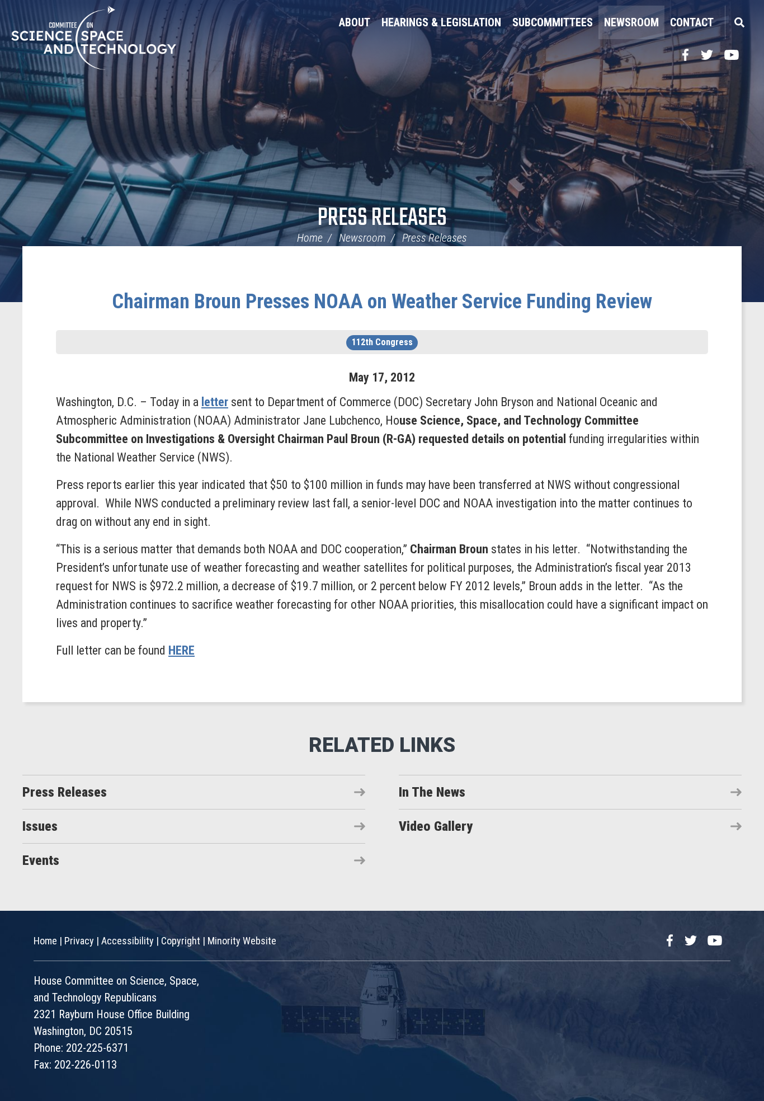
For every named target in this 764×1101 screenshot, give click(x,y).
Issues (40, 826)
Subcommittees (552, 22)
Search (739, 22)
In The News (432, 792)
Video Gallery (436, 826)
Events (40, 860)
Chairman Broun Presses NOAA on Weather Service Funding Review (382, 301)
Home (310, 237)
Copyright (180, 941)
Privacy (79, 941)
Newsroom (631, 22)
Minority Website (241, 941)
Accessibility (127, 941)
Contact (692, 22)
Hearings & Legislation (441, 22)
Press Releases (382, 218)
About (354, 22)
